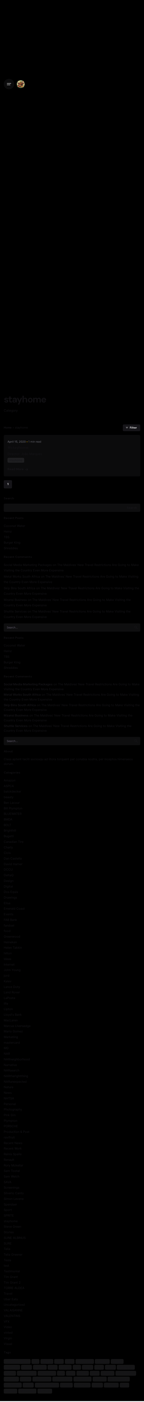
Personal (10, 1104)
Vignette (111, 1385)
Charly (8, 847)
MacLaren (11, 1020)
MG (6, 1048)
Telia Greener (13, 1254)
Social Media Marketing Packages (28, 565)
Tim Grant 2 (12, 1282)
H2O (99, 1367)
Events (8, 914)
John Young (12, 970)
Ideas (7, 959)
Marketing (11, 1037)
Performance (125, 1373)
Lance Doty (12, 987)
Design (9, 881)
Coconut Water (14, 526)
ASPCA (9, 786)
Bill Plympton (13, 808)
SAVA (7, 1182)
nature (82, 1373)
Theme (66, 1385)
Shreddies (11, 548)
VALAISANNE (13, 1310)
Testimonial (12, 1271)
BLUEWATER (13, 814)
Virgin (8, 1338)
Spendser (10, 1204)
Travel (8, 1293)
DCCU (8, 869)
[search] (136, 627)
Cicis (7, 853)
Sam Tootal (12, 1171)
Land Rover (12, 992)
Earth (26, 1367)
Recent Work (13, 1148)
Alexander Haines (17, 1361)
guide (87, 1367)
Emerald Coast (14, 908)
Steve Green (12, 1226)
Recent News (13, 1143)
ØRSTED (44, 1390)
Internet (9, 964)
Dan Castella (13, 858)
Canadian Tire (13, 842)
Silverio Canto (14, 1193)
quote (25, 1379)
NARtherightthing (16, 1076)
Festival (40, 1367)
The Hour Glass (47, 1385)
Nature (8, 1087)
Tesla (7, 1260)
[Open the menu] (9, 84)
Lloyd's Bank (13, 1014)
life (6, 1003)
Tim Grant (11, 1277)
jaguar (10, 1373)
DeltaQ (9, 875)
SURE (8, 1243)
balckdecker (12, 791)
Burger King (12, 542)
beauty (9, 797)
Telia (7, 1249)
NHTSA (9, 1098)
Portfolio (11, 1379)
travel (97, 1385)
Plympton (10, 1121)
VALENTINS (12, 1316)
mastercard (12, 1042)
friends (65, 1367)
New (95, 1373)
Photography (13, 1109)
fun (77, 1367)
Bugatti (9, 836)
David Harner (13, 864)
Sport (8, 1210)
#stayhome (18, 447)
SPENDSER (13, 1385)
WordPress (27, 1390)
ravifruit (9, 1137)
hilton (8, 953)
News (8, 1093)
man (71, 1373)
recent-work (62, 1379)
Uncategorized (14, 1304)
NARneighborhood (17, 1059)
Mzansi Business (15, 600)
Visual (8, 1344)
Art (36, 1361)
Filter (133, 427)
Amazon (9, 780)
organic (107, 1373)
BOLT (7, 825)
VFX (6, 1321)
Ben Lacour (12, 803)
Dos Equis (11, 892)
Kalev (7, 981)
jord (6, 975)
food (7, 931)
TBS (6, 537)
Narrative (10, 1065)
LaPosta (9, 998)
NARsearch (11, 1070)
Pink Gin (10, 1115)
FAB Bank (10, 920)
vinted (8, 1332)
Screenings (11, 1187)
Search (9, 498)
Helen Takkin (13, 947)
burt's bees (84, 1361)
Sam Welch (11, 1176)
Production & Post (16, 1132)
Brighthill (10, 830)
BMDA (8, 819)
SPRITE (9, 1215)
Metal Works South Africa (22, 576)
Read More (16, 469)
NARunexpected (15, 1081)
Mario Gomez (13, 1031)
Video (8, 1327)
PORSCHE (11, 1126)
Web (124, 1385)
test (6, 1265)
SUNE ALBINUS (15, 1238)
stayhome (11, 1221)
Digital (8, 886)
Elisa (7, 903)
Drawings (10, 897)
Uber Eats (11, 1299)
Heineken (10, 942)
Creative (102, 1361)
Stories (9, 1232)
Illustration (126, 1367)
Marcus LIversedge (17, 1026)
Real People (41, 1379)
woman (10, 1390)
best (59, 1361)
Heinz (8, 531)
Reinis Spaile (13, 1154)
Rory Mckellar (13, 1165)
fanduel (9, 925)
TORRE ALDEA (14, 1288)
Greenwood (12, 936)
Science (99, 1379)
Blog (70, 1361)
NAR (7, 1053)
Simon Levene (14, 1199)
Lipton (8, 1009)
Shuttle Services (15, 611)
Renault (9, 1160)
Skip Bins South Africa (19, 588)
